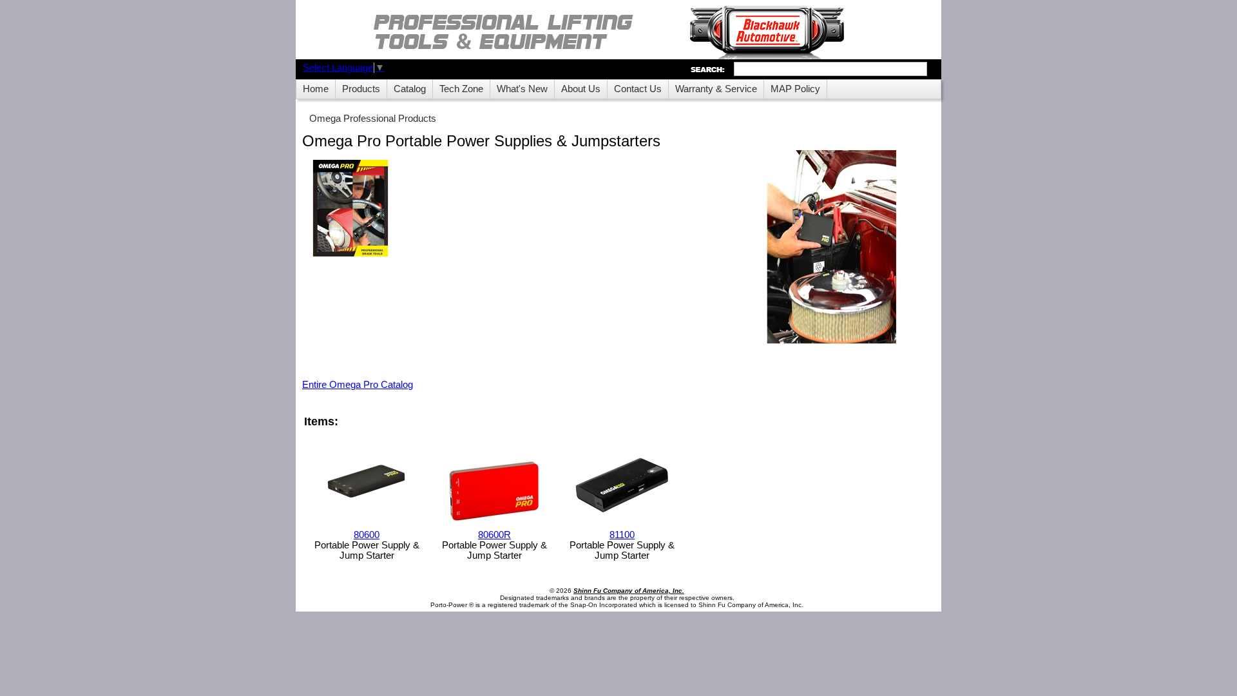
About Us (580, 89)
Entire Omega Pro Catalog (357, 385)
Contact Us (638, 89)
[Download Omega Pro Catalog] (350, 209)
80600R (494, 535)
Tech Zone (461, 89)
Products (361, 89)
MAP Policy (795, 89)
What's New (522, 89)
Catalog (410, 89)
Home (316, 89)
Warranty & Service (716, 89)
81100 (622, 535)
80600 (366, 535)
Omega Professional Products (372, 118)
